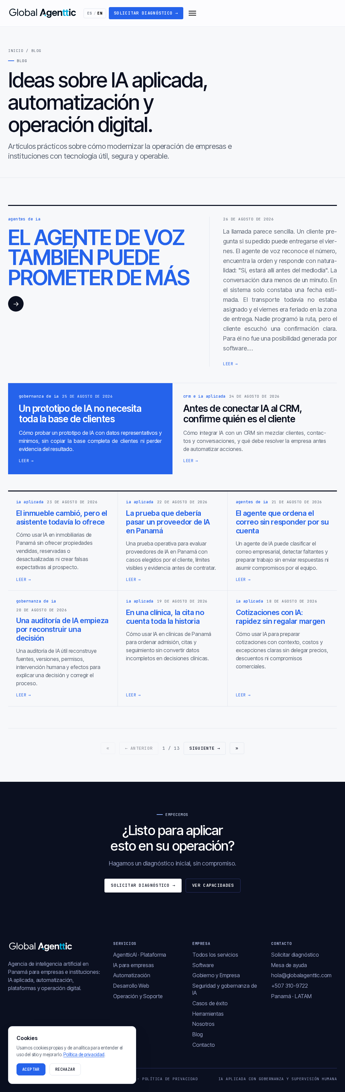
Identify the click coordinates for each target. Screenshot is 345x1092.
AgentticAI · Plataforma (139, 954)
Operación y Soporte (138, 996)
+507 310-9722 (289, 985)
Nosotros (203, 1023)
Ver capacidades (213, 885)
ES (95, 13)
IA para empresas (133, 965)
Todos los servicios (215, 954)
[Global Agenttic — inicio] (43, 13)
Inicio (15, 50)
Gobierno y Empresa (216, 975)
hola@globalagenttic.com (301, 975)
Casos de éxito (209, 1003)
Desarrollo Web (131, 985)
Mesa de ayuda (289, 965)
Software (203, 965)
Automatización (131, 975)
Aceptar (31, 1069)
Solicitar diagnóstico (146, 13)
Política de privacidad (170, 1078)
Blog (197, 1034)
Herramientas (208, 1013)
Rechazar (65, 1069)
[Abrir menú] (192, 13)
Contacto (203, 1044)
